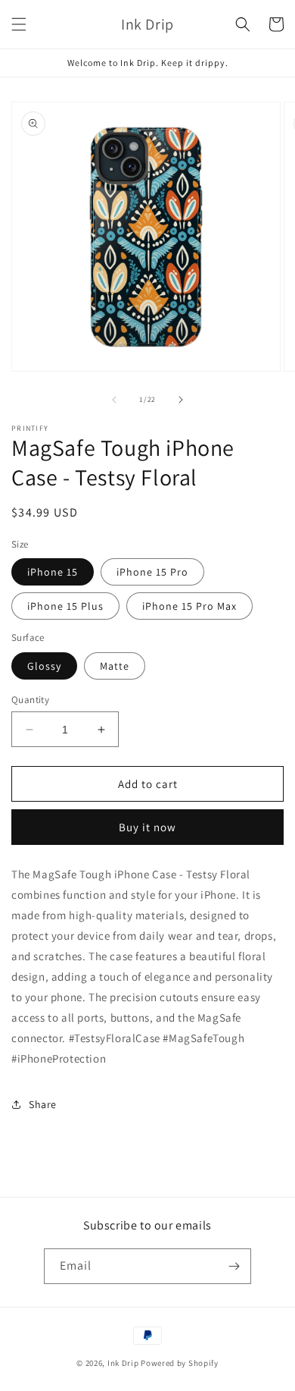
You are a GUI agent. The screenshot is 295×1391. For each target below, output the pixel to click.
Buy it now (147, 827)
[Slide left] (114, 399)
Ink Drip (123, 1363)
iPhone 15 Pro (152, 572)
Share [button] (43, 1104)
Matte (114, 666)
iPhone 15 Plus (65, 606)
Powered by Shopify (180, 1363)
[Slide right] (180, 399)
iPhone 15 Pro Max (189, 606)
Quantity (30, 699)
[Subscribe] (233, 1266)
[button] (19, 24)
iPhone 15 (52, 572)
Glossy (44, 666)
